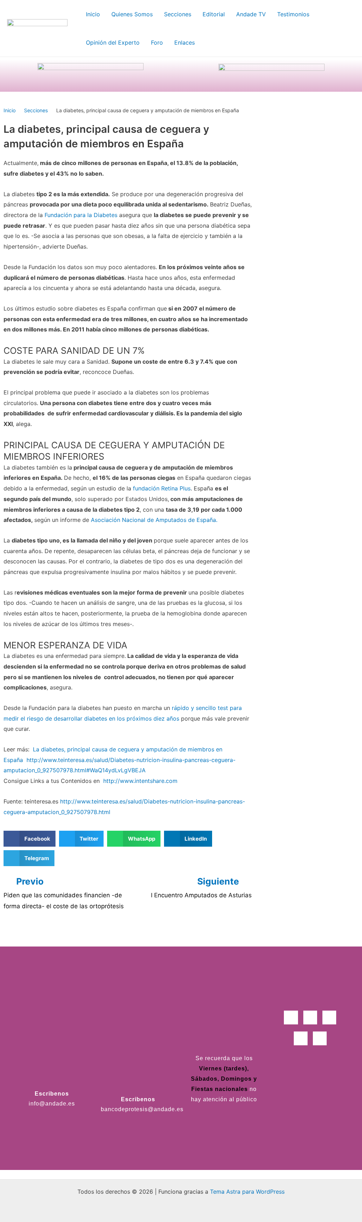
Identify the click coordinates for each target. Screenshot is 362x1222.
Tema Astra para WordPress (247, 1191)
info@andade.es (52, 1104)
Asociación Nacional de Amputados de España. (153, 519)
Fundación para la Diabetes (81, 214)
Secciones (36, 110)
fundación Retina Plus (162, 488)
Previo (29, 881)
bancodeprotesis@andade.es (142, 1109)
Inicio (10, 110)
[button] (30, 839)
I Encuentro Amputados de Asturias (201, 895)
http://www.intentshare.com (140, 780)
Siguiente (219, 881)
